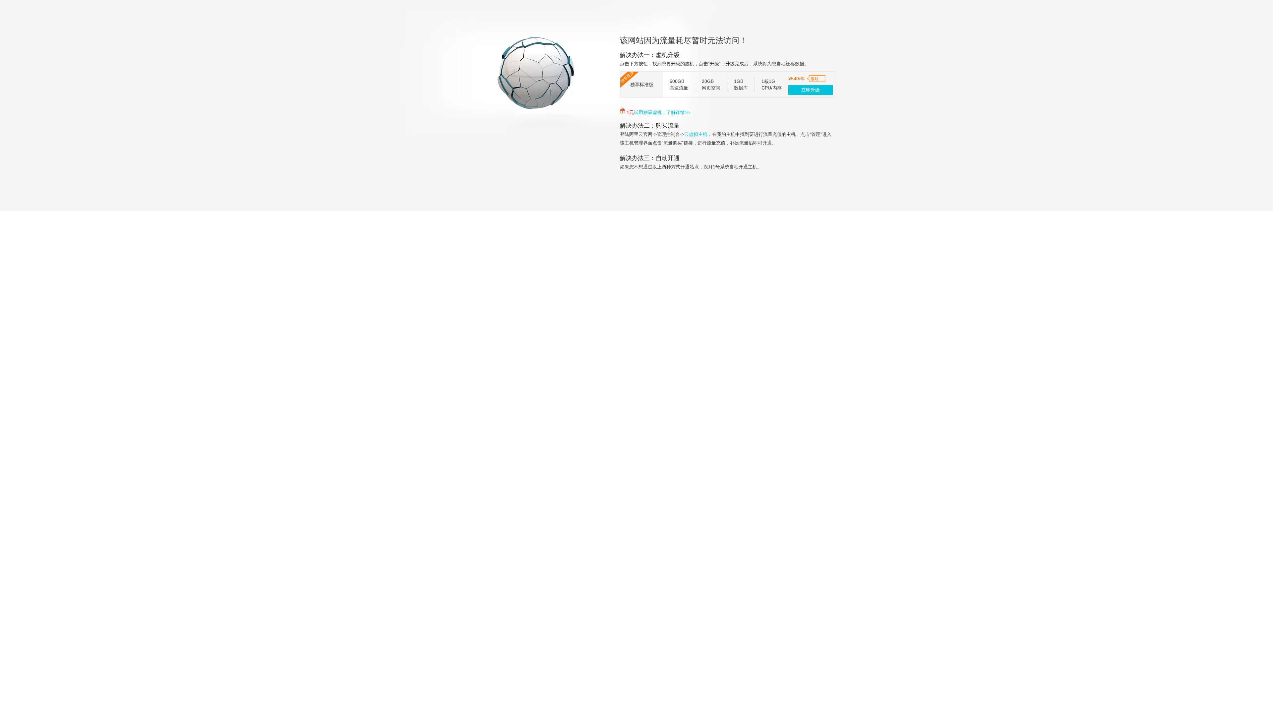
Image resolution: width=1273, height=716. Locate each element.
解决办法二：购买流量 (650, 125)
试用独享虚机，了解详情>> (662, 112)
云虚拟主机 (695, 134)
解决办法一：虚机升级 (650, 55)
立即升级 (810, 89)
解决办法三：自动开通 (650, 158)
